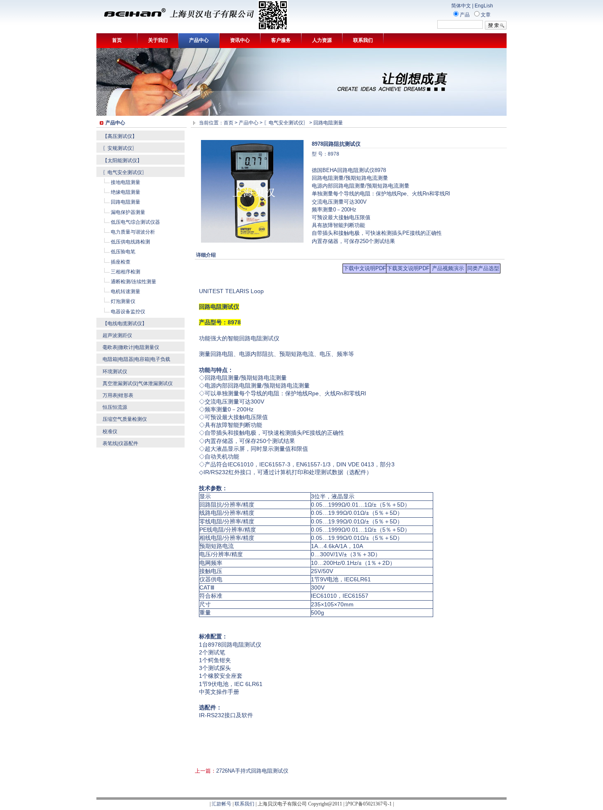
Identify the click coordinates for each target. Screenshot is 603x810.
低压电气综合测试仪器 (135, 222)
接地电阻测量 (125, 182)
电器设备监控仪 (128, 311)
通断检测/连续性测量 (133, 282)
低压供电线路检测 (130, 242)
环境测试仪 (115, 371)
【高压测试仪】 (120, 136)
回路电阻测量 (125, 202)
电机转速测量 (125, 291)
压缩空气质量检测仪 (125, 419)
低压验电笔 (123, 252)
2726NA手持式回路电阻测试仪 (252, 771)
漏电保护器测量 (128, 212)
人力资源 (322, 40)
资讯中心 (240, 40)
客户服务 (281, 40)
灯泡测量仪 (123, 301)
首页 (117, 40)
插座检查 (120, 262)
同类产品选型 (483, 268)
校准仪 (110, 431)
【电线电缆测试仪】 (125, 323)
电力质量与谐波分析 (133, 232)
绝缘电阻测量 (125, 192)
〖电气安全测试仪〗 (125, 172)
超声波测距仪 (117, 335)
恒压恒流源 (115, 407)
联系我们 (363, 40)
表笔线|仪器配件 (120, 443)
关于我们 (158, 40)
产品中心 (199, 40)
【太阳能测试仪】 (122, 160)
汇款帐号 (221, 804)
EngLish (484, 6)
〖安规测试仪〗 (120, 148)
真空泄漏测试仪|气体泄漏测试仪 (138, 383)
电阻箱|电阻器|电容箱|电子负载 (136, 359)
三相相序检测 (125, 272)
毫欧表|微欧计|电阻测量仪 (131, 347)
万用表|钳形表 (118, 395)
